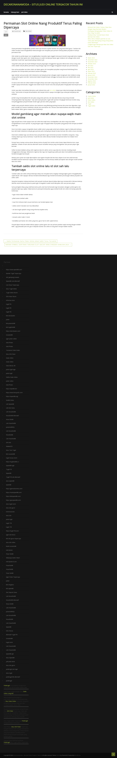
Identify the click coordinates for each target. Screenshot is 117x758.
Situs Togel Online (11, 289)
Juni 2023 (90, 65)
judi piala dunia (10, 661)
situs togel (9, 673)
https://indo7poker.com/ (13, 331)
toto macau (9, 631)
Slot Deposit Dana (11, 592)
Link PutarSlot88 (11, 423)
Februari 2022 (92, 83)
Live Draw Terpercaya (12, 285)
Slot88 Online (10, 400)
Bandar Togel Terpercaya (13, 273)
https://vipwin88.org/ (12, 396)
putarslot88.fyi (10, 427)
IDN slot (8, 442)
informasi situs (10, 300)
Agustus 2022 (92, 81)
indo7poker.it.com (11, 561)
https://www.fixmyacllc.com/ (14, 392)
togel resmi (9, 642)
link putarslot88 (10, 323)
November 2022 (92, 79)
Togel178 (9, 469)
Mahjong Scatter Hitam (13, 558)
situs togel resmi (11, 504)
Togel (89, 104)
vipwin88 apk (10, 654)
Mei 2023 (90, 67)
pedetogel (9, 681)
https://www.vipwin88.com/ (14, 269)
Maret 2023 (91, 71)
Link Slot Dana (10, 408)
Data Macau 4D (10, 366)
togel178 (8, 304)
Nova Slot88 (9, 419)
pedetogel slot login (12, 669)
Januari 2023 (91, 75)
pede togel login (11, 369)
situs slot (8, 515)
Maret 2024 (91, 58)
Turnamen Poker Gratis (13, 350)
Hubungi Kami (15, 12)
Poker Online (91, 100)
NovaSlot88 (9, 435)
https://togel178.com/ (12, 531)
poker (7, 319)
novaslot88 (9, 335)
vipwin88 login (10, 465)
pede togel (9, 373)
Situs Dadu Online (10, 701)
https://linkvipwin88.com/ (13, 496)
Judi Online (24, 12)
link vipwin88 (9, 588)
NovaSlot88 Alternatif (12, 415)
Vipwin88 (8, 473)
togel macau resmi (11, 458)
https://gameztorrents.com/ (14, 488)
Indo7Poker (9, 342)
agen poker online (11, 339)
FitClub (58, 755)
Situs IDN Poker (10, 354)
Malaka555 (9, 446)
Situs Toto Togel (11, 450)
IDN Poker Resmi (11, 296)
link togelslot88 (10, 327)
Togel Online (91, 106)
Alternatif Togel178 (11, 634)
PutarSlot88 (9, 565)
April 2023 (91, 69)
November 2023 (92, 62)
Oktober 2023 (92, 64)
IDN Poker (10, 711)
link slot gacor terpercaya (13, 538)
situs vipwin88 (10, 481)
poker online (9, 381)
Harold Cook (17, 31)
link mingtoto (10, 585)
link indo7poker (10, 316)
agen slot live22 (10, 535)
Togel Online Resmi (12, 293)
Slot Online (28, 31)
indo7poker (9, 550)
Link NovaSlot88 (11, 412)
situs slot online (10, 542)
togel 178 (9, 523)
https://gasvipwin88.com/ (13, 500)
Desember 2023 (92, 60)
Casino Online (92, 96)
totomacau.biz (10, 512)
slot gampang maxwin (12, 277)
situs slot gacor (10, 508)
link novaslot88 (10, 454)
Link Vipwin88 (10, 404)
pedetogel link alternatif (13, 677)
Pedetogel (7, 685)
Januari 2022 (91, 85)
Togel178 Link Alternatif (13, 477)
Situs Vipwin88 (10, 658)
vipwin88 (8, 485)
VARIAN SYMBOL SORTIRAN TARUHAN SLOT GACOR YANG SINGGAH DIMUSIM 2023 (38, 244)
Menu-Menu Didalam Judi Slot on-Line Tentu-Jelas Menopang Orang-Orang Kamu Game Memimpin (100, 40)
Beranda (6, 12)
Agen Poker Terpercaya (13, 577)
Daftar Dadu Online (12, 377)
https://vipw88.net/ (11, 389)
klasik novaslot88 (11, 546)
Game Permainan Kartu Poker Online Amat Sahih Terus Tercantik (30, 241)
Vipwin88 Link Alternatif (13, 281)
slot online (53, 90)
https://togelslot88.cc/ (12, 462)
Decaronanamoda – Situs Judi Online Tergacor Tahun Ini (43, 4)
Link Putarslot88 (11, 646)
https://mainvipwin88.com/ (14, 492)
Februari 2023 (92, 73)
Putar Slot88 (9, 554)
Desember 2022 (92, 77)
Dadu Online (9, 358)
